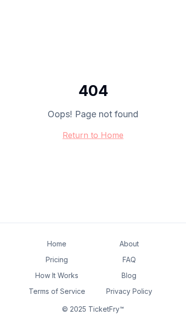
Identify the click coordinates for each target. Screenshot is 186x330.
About (129, 243)
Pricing (57, 259)
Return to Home (93, 135)
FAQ (129, 259)
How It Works (56, 275)
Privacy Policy (129, 291)
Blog (129, 275)
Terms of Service (57, 291)
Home (56, 243)
